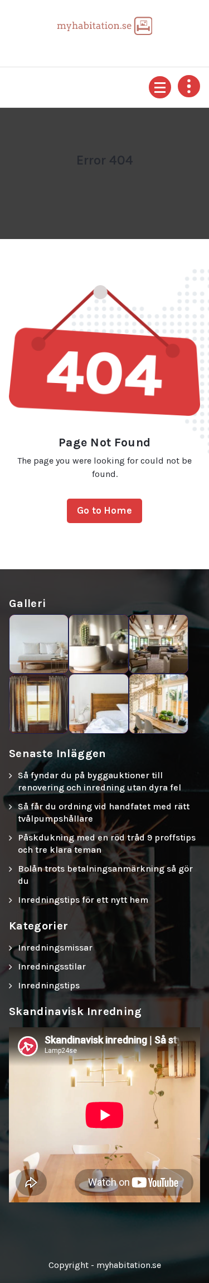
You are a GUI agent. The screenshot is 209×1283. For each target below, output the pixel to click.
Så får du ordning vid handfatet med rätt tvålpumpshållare (103, 812)
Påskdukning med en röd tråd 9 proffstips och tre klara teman (107, 843)
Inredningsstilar (52, 966)
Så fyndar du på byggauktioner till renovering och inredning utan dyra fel (99, 781)
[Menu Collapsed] (160, 87)
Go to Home (104, 510)
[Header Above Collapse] (189, 86)
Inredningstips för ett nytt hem (83, 899)
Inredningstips (49, 985)
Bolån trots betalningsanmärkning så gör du (105, 874)
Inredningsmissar (55, 947)
